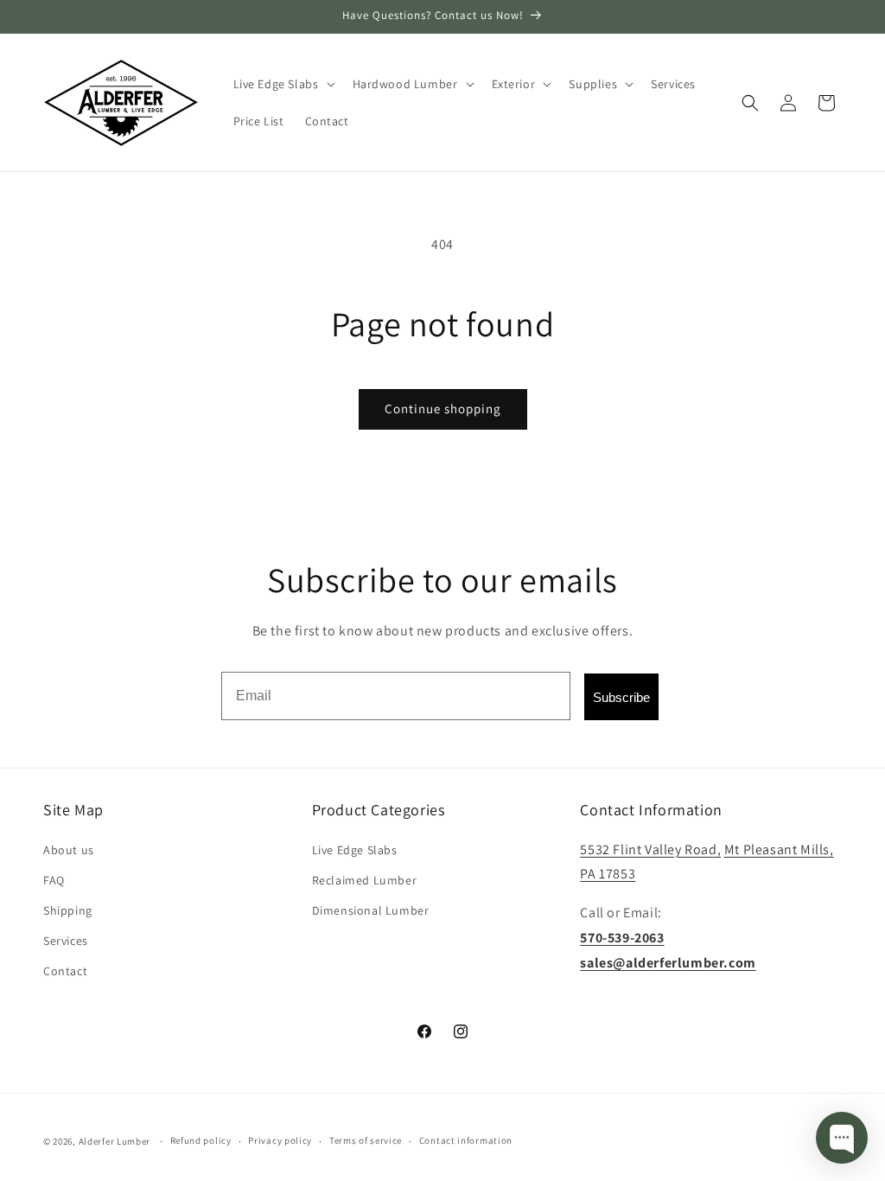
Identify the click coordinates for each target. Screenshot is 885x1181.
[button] (282, 84)
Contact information (466, 1140)
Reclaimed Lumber (364, 880)
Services (65, 940)
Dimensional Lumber (371, 910)
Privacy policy (280, 1140)
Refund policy (201, 1140)
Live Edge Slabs (355, 850)
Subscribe (621, 697)
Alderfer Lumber (115, 1141)
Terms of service (365, 1140)
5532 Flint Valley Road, (650, 849)
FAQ (54, 880)
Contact (65, 971)
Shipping (67, 910)
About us (68, 850)
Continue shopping (443, 408)
